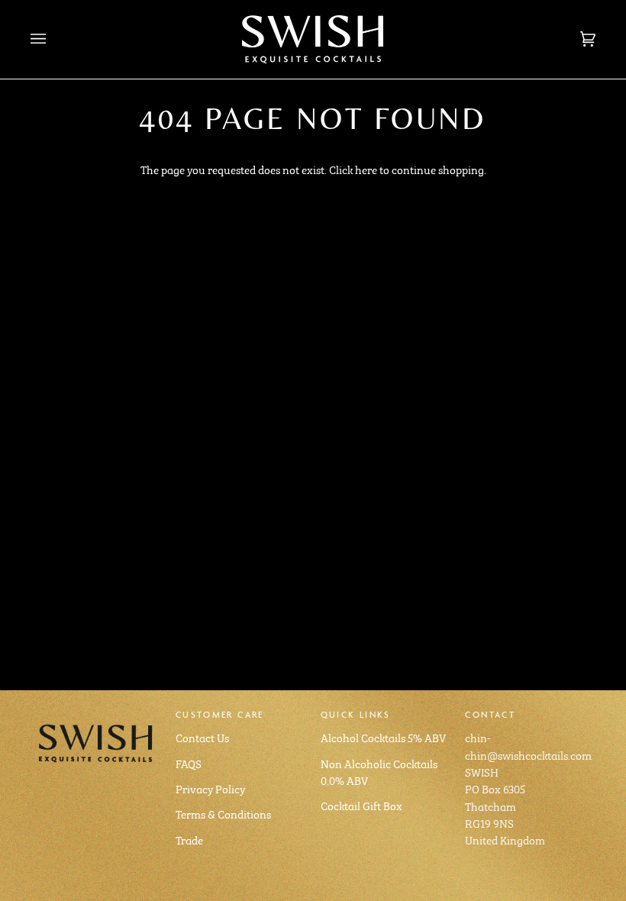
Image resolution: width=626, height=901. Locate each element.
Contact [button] (490, 714)
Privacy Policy (210, 788)
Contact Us (202, 737)
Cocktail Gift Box (361, 805)
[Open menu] (53, 39)
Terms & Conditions (223, 813)
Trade (189, 839)
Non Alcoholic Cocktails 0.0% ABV (379, 771)
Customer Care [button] (220, 714)
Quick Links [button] (356, 714)
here (366, 169)
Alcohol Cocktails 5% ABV (383, 737)
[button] (96, 711)
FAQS (189, 763)
